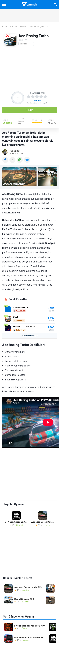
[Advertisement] (29, 68)
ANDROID (23, 44)
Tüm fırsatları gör (29, 336)
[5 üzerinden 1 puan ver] (29, 96)
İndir (29, 109)
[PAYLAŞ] (5, 161)
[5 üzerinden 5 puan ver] (45, 96)
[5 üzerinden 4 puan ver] (41, 96)
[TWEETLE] (13, 161)
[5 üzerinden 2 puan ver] (33, 96)
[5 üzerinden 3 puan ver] (37, 96)
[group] (29, 177)
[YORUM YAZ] (27, 161)
